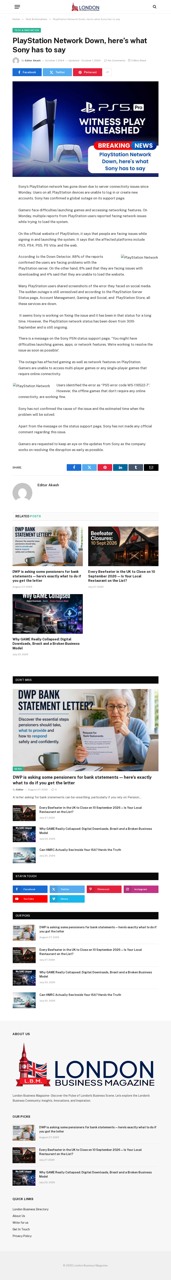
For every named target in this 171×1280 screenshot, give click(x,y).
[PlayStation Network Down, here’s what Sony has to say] (85, 129)
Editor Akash (33, 60)
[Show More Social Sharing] (107, 72)
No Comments (116, 60)
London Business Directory (30, 1209)
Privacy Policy (22, 1236)
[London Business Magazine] (85, 7)
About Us (19, 1216)
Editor (20, 789)
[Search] (154, 6)
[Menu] (17, 6)
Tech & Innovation (26, 30)
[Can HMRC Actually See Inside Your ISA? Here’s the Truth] (24, 855)
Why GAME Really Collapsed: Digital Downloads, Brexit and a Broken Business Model (46, 643)
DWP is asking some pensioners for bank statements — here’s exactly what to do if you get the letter (47, 576)
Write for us (20, 1222)
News (18, 769)
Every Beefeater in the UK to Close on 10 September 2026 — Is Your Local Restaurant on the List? (121, 576)
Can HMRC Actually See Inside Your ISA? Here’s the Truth (80, 850)
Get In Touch (21, 1229)
